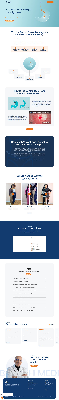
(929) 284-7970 (37, 249)
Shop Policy (52, 396)
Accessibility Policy (40, 396)
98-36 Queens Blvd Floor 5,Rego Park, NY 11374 (36, 244)
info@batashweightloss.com (36, 246)
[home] (7, 2)
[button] (29, 278)
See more (29, 213)
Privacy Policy (47, 396)
